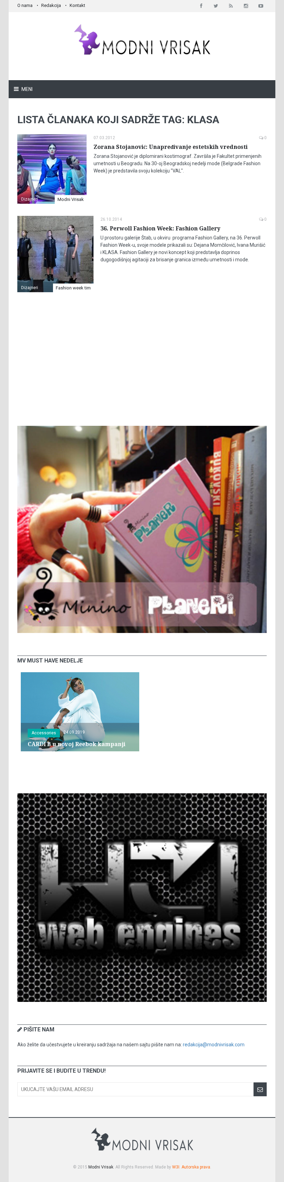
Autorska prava (195, 1167)
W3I (175, 1167)
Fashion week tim (73, 287)
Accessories (44, 733)
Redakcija (51, 5)
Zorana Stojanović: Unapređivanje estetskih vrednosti (171, 147)
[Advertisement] (142, 365)
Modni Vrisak (70, 199)
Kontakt (77, 5)
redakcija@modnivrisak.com (214, 1044)
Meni (26, 89)
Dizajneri (29, 199)
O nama (25, 5)
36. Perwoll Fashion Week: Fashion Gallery (160, 228)
